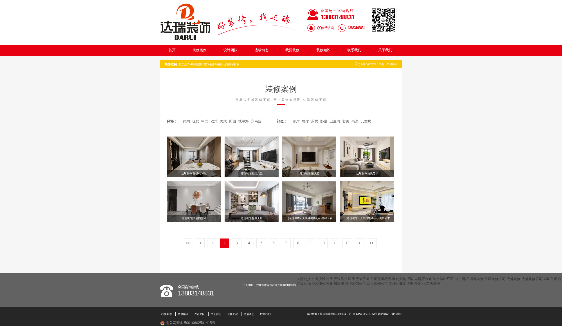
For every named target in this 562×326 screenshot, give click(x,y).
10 (323, 243)
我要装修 (292, 50)
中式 (204, 121)
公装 (417, 283)
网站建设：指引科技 (390, 313)
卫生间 (335, 121)
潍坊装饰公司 (355, 283)
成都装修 (513, 279)
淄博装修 (477, 279)
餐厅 (305, 121)
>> (372, 243)
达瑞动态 (261, 50)
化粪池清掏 (431, 283)
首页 (172, 50)
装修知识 (323, 50)
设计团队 (230, 50)
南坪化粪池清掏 (401, 283)
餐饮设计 (322, 279)
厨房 (314, 121)
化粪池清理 (404, 279)
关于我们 (385, 50)
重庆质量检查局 (382, 279)
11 (335, 243)
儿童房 (366, 121)
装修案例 (200, 50)
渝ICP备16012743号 (365, 313)
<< (187, 243)
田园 (232, 121)
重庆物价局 (360, 279)
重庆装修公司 (340, 279)
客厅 (296, 121)
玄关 (345, 121)
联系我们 (354, 50)
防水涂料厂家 (443, 279)
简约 (186, 121)
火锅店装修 (423, 279)
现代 (195, 121)
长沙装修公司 (318, 283)
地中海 (243, 121)
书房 (354, 121)
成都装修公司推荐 (535, 279)
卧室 (323, 121)
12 (347, 243)
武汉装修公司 (377, 283)
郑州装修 (337, 283)
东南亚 (256, 121)
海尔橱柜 (462, 279)
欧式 (214, 121)
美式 (223, 121)
